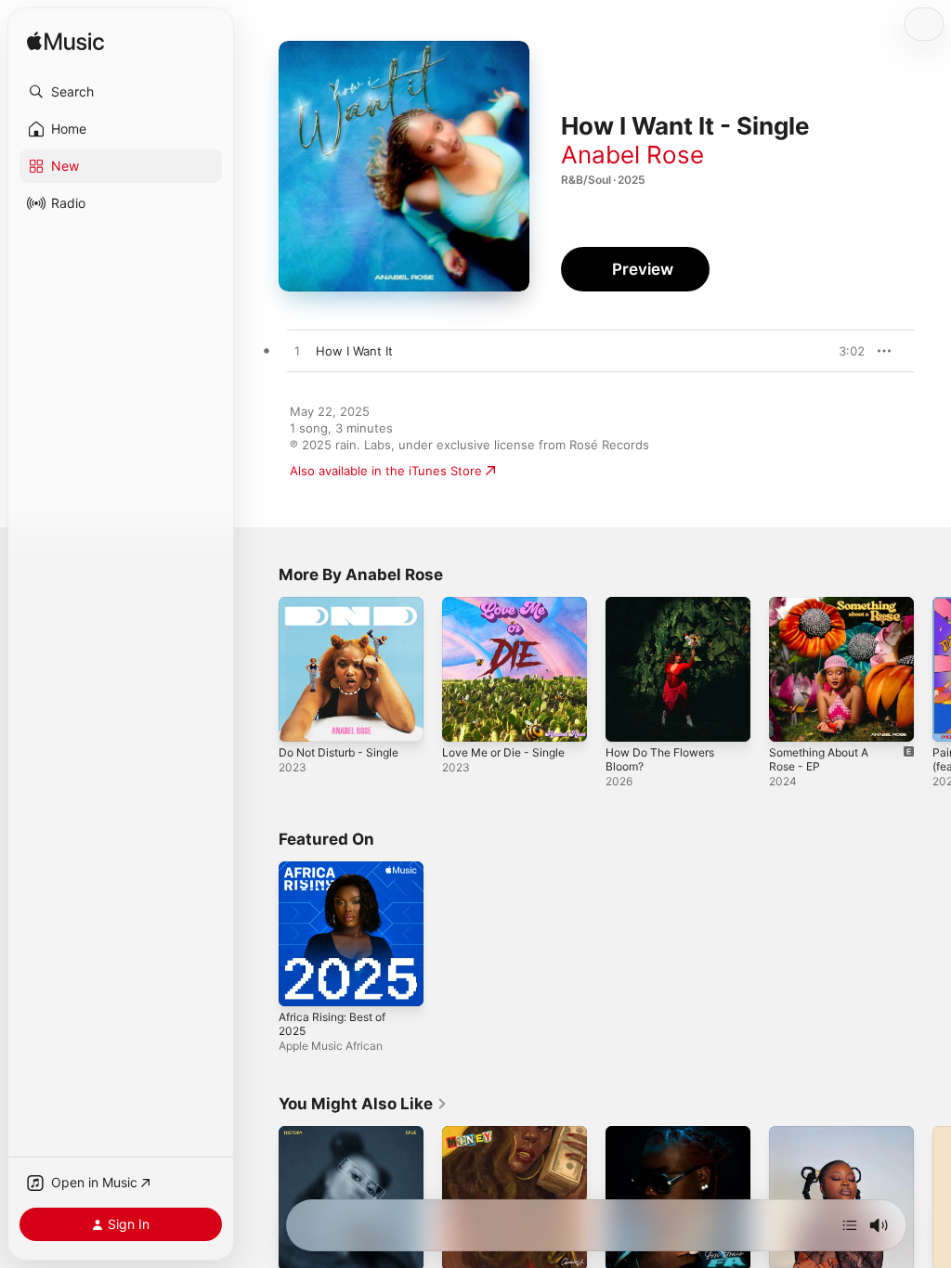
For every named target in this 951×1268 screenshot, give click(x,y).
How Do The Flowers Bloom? (660, 759)
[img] (65, 42)
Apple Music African (331, 1046)
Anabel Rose (632, 154)
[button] (120, 92)
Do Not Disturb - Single (338, 752)
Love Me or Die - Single (503, 752)
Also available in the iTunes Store (386, 470)
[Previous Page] (260, 669)
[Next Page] (932, 669)
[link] (363, 1103)
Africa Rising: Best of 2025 (332, 1024)
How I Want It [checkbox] (354, 350)
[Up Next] (850, 1225)
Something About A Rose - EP (818, 759)
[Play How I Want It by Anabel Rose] (297, 351)
